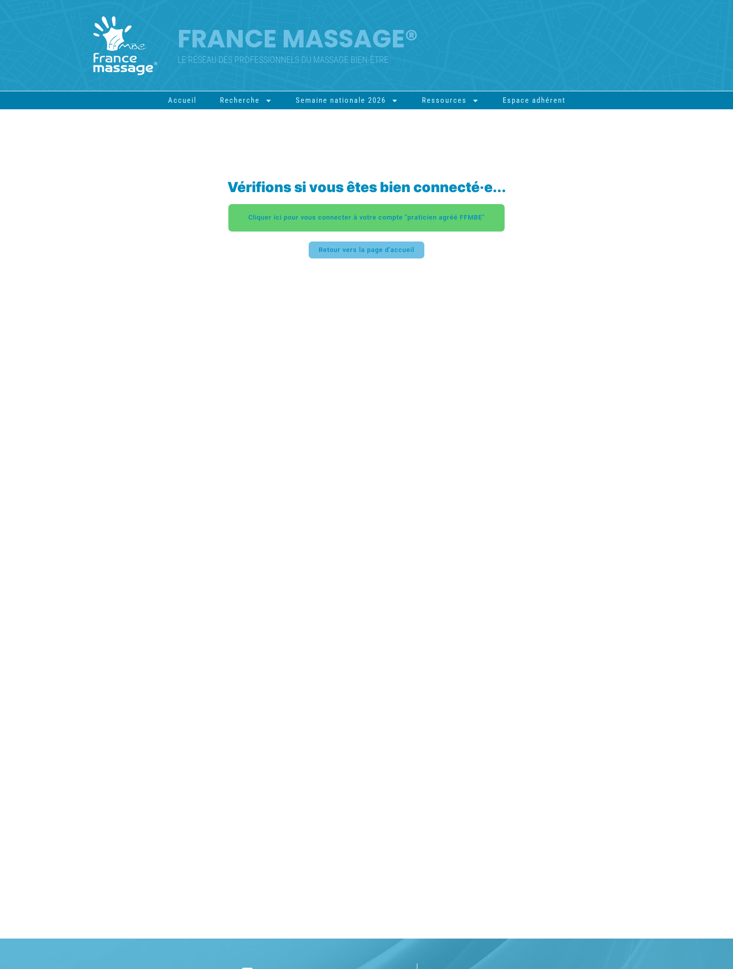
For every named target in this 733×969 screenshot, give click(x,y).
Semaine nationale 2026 (341, 100)
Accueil (182, 100)
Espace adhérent (534, 100)
